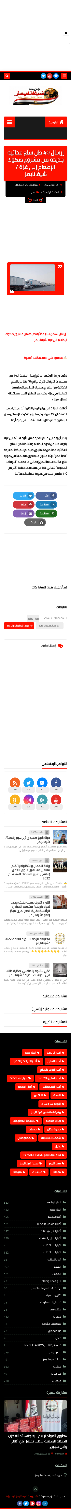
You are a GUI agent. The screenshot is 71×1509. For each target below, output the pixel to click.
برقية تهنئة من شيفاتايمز (46, 1112)
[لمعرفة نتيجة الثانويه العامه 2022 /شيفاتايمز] (60, 938)
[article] (35, 546)
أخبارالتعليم (54, 1061)
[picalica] (51, 1503)
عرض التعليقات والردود (18, 625)
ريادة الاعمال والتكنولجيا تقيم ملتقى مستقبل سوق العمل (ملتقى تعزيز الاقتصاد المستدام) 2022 (29, 872)
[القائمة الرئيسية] (9, 122)
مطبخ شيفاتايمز (29, 1163)
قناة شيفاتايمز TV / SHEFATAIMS (42, 1154)
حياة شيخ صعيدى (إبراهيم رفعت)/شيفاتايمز (28, 840)
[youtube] (49, 76)
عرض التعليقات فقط (49, 625)
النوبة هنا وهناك (51, 1103)
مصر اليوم (55, 1163)
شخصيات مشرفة (51, 1137)
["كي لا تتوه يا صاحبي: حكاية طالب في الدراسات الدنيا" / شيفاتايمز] (60, 970)
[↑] (35, 1489)
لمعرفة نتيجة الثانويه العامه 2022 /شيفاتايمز (27, 941)
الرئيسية (53, 122)
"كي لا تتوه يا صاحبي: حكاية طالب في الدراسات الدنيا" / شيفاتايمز (28, 973)
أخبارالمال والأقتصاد (49, 1078)
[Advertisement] (35, 35)
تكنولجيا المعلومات (24, 1120)
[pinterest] (32, 1503)
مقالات (57, 1171)
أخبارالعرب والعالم (50, 1069)
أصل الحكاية (25, 1086)
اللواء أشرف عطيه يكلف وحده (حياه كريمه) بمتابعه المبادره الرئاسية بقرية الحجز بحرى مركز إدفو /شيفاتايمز (30, 908)
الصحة (57, 1095)
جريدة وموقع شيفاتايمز (48, 1475)
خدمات (33, 1129)
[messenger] (56, 76)
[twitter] (43, 76)
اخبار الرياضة (54, 1052)
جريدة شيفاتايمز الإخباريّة (20, 1496)
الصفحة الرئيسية (51, 192)
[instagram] (38, 1503)
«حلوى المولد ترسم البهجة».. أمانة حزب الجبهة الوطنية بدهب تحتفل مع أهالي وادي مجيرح (37, 1441)
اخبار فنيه (30, 1052)
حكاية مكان (54, 1129)
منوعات (17, 1171)
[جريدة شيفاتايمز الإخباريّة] (35, 95)
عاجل (33, 192)
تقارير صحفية (53, 1120)
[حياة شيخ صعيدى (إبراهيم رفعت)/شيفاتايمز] (60, 837)
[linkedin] (45, 1503)
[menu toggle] (64, 76)
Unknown (59, 1454)
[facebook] (19, 1503)
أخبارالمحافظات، (51, 1086)
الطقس (38, 1095)
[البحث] (7, 76)
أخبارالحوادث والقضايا (25, 1061)
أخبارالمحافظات (18, 1078)
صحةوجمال (24, 1137)
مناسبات (37, 1171)
